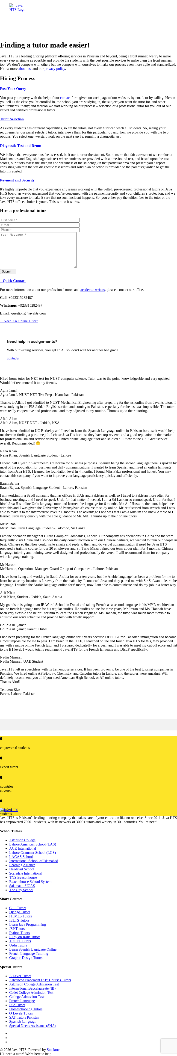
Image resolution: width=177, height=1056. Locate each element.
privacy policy (54, 69)
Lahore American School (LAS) (32, 844)
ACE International (22, 848)
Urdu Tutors (18, 945)
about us (24, 69)
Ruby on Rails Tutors (24, 937)
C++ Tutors (17, 908)
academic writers (92, 290)
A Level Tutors (20, 976)
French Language (22, 1001)
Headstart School (21, 869)
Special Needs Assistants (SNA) (32, 1026)
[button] (65, 16)
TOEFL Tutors (20, 941)
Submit (7, 271)
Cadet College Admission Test (31, 992)
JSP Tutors (17, 929)
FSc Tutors (17, 1005)
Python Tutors (19, 933)
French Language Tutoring (28, 953)
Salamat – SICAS (22, 886)
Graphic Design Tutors (25, 958)
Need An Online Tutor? (20, 321)
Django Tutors (19, 912)
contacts (13, 358)
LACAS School (21, 857)
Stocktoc (53, 1050)
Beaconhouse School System (30, 882)
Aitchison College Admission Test (34, 984)
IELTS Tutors (19, 920)
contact (65, 98)
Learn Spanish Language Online (32, 949)
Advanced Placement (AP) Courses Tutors (40, 980)
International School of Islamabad (33, 861)
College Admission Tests (27, 997)
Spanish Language (22, 1021)
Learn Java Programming (27, 924)
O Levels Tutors (21, 1013)
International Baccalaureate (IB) (32, 988)
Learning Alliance (22, 865)
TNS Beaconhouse (23, 877)
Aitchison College (22, 840)
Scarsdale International (25, 873)
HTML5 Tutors (20, 916)
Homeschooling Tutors (25, 1009)
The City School (21, 890)
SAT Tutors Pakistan (24, 1017)
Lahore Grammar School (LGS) (32, 852)
